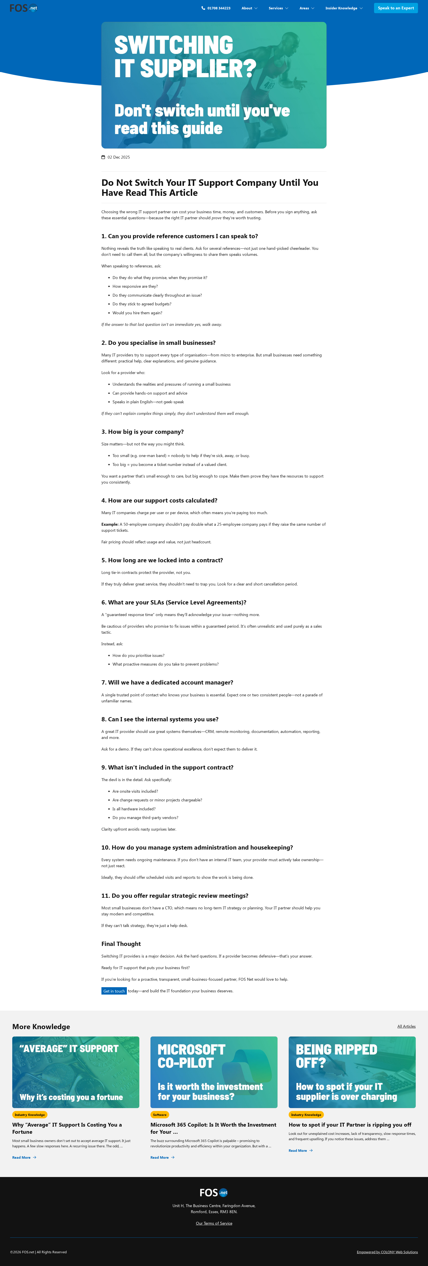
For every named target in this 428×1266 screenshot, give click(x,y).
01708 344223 (218, 8)
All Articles (406, 1026)
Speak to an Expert (396, 7)
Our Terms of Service (214, 1223)
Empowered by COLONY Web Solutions (387, 1251)
